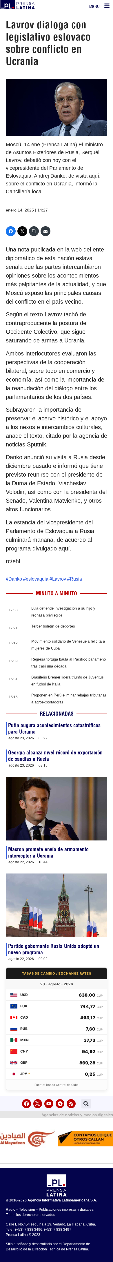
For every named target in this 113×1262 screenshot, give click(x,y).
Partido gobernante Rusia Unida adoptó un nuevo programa (53, 949)
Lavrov (59, 579)
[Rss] (71, 1103)
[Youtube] (48, 1103)
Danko (15, 579)
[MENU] (107, 6)
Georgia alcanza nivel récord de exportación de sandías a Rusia (55, 755)
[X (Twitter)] (22, 231)
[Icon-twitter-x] (37, 1103)
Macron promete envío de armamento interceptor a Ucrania (48, 852)
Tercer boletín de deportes (53, 626)
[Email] (45, 231)
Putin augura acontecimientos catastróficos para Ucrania (54, 728)
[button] (86, 1103)
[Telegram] (60, 1103)
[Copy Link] (34, 231)
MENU (94, 7)
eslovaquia (37, 579)
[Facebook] (11, 231)
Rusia (76, 579)
